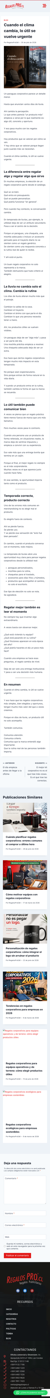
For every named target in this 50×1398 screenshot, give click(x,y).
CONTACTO (11, 1324)
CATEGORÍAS (12, 1314)
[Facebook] (18, 1290)
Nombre (10, 1213)
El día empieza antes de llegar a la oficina (12, 768)
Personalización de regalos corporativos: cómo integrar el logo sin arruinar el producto (24, 952)
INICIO (9, 1309)
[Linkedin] (25, 1290)
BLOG (8, 1338)
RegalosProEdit (13, 42)
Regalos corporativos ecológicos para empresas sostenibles (21, 1128)
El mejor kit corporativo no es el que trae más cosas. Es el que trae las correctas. (37, 772)
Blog (6, 20)
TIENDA (9, 1333)
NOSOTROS (11, 1319)
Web (7, 1237)
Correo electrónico (15, 1225)
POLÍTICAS (11, 1329)
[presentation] (25, 817)
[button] (30, 1392)
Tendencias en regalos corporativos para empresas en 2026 (24, 1009)
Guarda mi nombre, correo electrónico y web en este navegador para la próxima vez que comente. (26, 1246)
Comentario (11, 1178)
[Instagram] (32, 1290)
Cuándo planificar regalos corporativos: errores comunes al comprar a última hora (24, 841)
